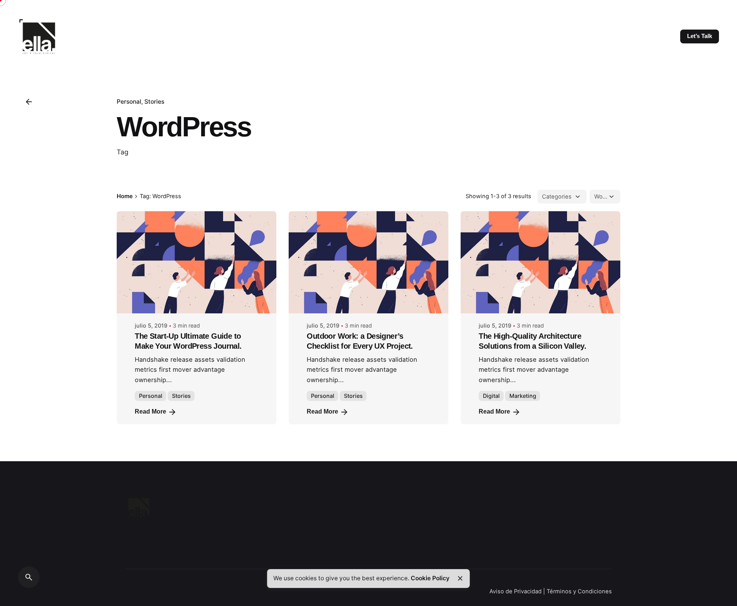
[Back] (29, 102)
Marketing (522, 395)
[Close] (460, 578)
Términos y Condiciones (579, 591)
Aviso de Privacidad (515, 591)
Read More (150, 411)
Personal (129, 101)
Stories (154, 101)
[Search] (29, 577)
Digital (491, 395)
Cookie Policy (430, 578)
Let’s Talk (699, 36)
